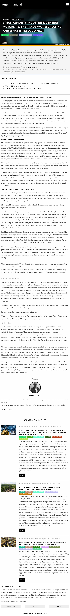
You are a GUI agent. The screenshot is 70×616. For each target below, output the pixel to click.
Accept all (11, 606)
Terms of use (23, 372)
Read (22, 475)
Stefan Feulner (32, 67)
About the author (7, 409)
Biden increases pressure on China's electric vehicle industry (31, 84)
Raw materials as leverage (16, 86)
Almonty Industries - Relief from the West (23, 88)
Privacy (31, 613)
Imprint (25, 613)
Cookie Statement (41, 613)
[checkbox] (2, 601)
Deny (59, 606)
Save (34, 606)
